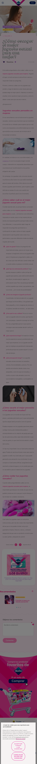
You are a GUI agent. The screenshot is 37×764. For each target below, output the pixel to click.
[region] (18, 743)
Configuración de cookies (18, 756)
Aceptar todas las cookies (18, 746)
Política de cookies (20, 738)
